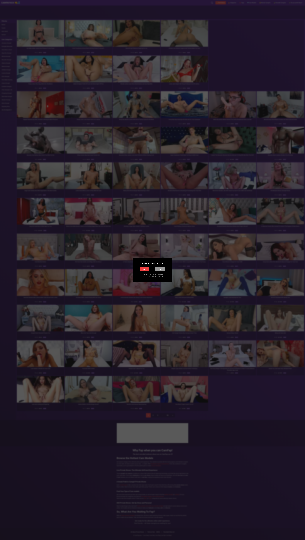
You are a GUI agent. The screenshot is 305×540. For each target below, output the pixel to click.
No (160, 269)
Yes (144, 269)
